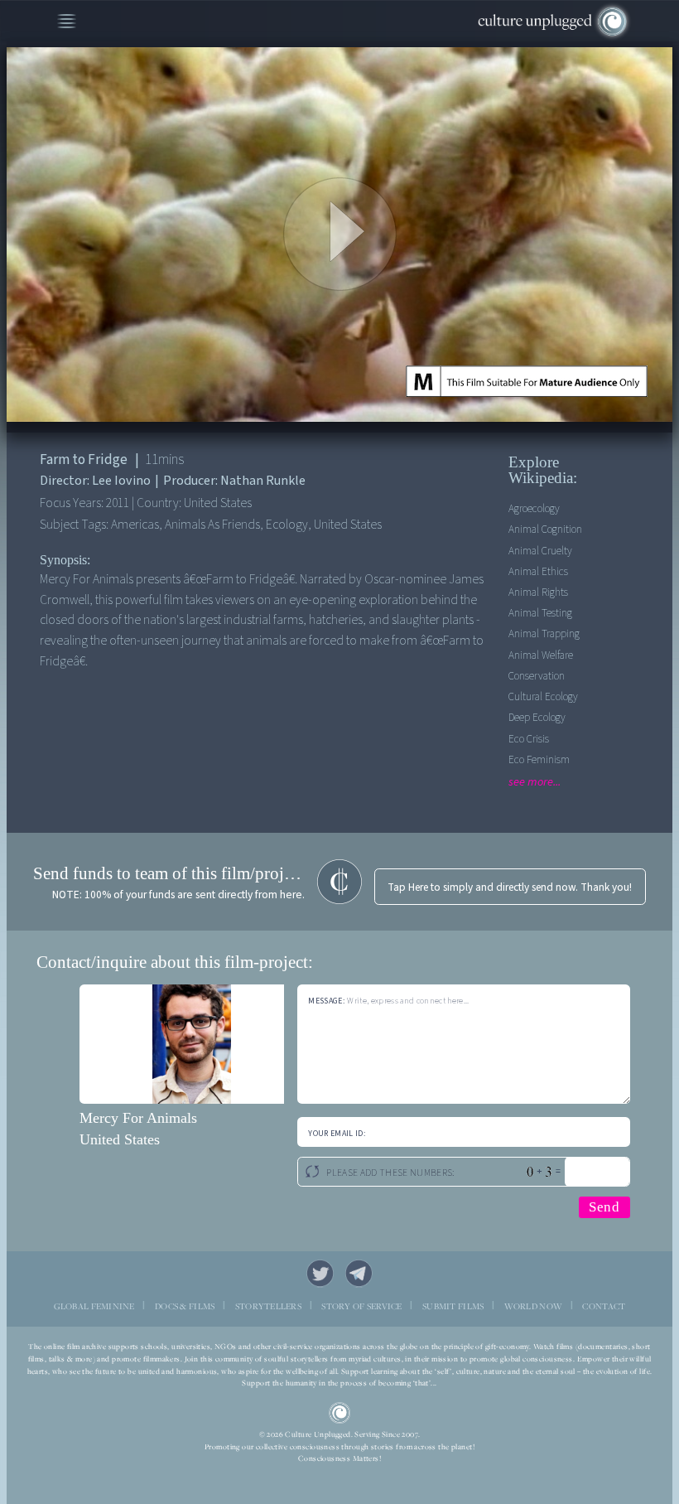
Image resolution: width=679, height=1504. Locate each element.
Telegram (359, 1273)
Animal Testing (540, 613)
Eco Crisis (528, 739)
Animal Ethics (538, 571)
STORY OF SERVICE (361, 1306)
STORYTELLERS (268, 1306)
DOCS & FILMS (184, 1306)
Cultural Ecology (543, 696)
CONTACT (603, 1306)
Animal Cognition (545, 529)
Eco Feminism (539, 759)
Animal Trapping (544, 633)
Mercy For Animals (138, 1118)
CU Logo (339, 1413)
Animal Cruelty (540, 551)
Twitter (320, 1273)
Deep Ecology (537, 717)
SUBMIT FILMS (453, 1306)
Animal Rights (538, 592)
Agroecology (534, 508)
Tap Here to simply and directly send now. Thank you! (510, 887)
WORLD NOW (533, 1306)
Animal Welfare (540, 655)
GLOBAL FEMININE (94, 1306)
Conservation (536, 676)
